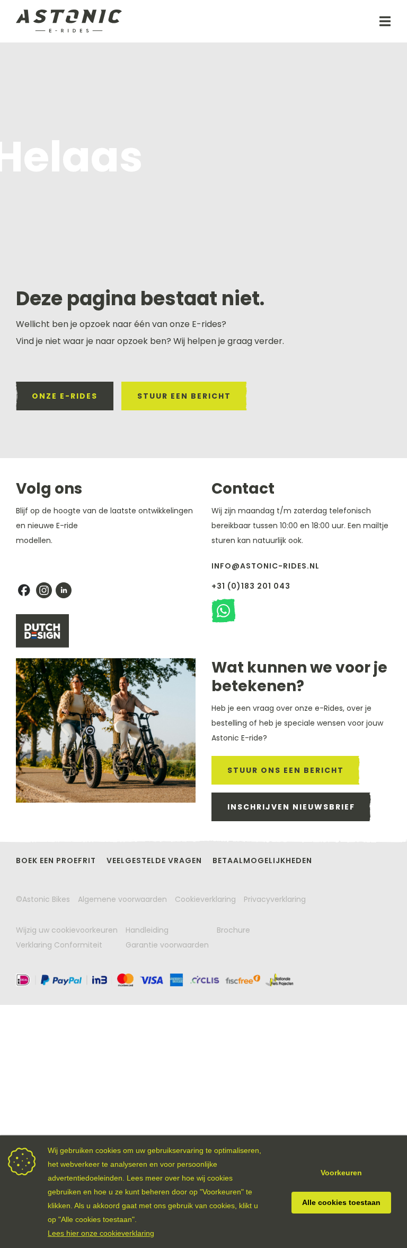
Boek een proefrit (56, 860)
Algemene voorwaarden (122, 899)
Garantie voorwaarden (167, 945)
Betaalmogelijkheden (262, 860)
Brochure (233, 930)
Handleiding (147, 930)
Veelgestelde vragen (154, 860)
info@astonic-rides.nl (265, 566)
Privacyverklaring (275, 899)
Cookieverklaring (205, 899)
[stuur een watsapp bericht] (223, 611)
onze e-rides (65, 396)
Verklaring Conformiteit (59, 945)
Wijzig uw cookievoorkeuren (67, 930)
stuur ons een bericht (285, 770)
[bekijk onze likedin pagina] (64, 590)
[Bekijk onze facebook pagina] (24, 590)
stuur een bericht (184, 396)
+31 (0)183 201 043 (250, 586)
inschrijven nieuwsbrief (291, 807)
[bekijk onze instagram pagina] (44, 590)
